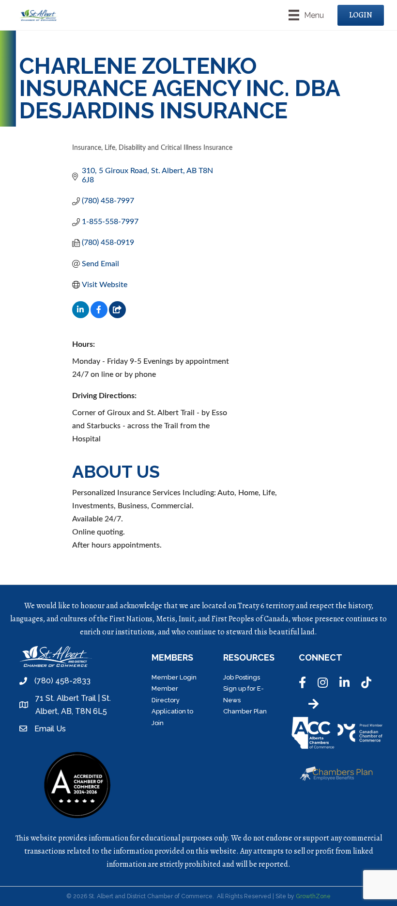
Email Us (50, 728)
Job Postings (241, 677)
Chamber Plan (245, 711)
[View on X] (117, 316)
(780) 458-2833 (62, 680)
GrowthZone (313, 896)
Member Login (174, 677)
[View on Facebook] (99, 316)
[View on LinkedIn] (80, 316)
